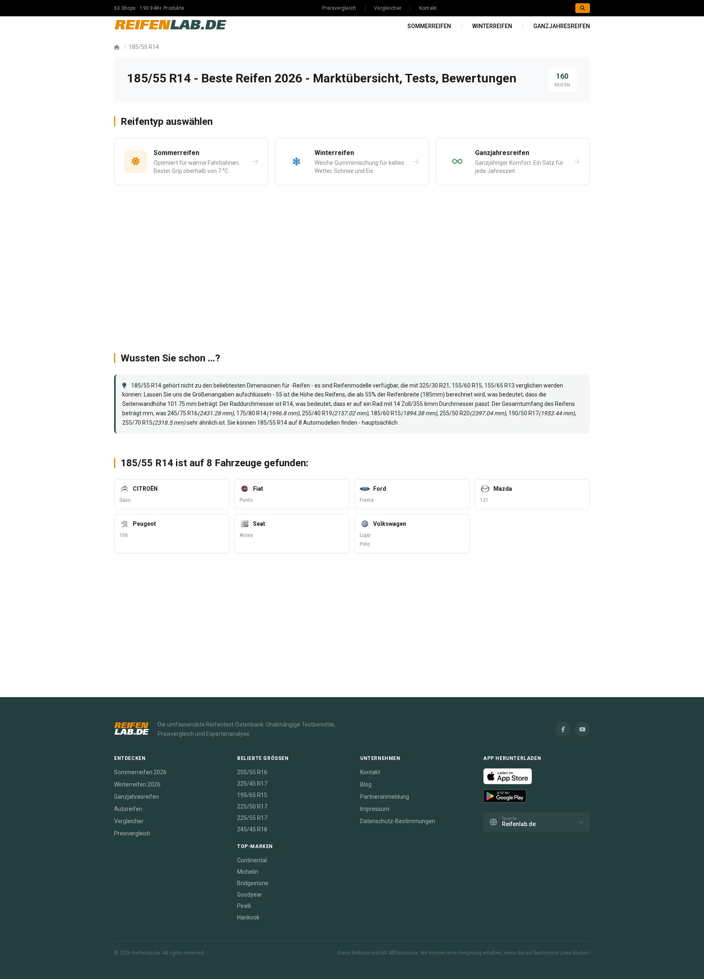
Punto (246, 500)
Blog (366, 784)
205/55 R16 (252, 772)
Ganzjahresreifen (561, 26)
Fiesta (367, 500)
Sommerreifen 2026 (140, 772)
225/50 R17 (252, 806)
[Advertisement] (352, 265)
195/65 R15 (252, 795)
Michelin (247, 871)
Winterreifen (492, 26)
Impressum (374, 809)
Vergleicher (387, 8)
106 (123, 535)
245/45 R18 (252, 829)
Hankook (248, 917)
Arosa (246, 535)
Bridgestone (252, 883)
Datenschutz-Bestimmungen (397, 821)
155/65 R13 (499, 385)
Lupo (365, 535)
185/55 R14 (144, 47)
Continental (252, 860)
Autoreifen (128, 809)
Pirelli (244, 906)
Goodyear (249, 894)
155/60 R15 (467, 385)
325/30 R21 (434, 385)
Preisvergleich (339, 8)
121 (484, 500)
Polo (365, 544)
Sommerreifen (429, 26)
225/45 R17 (252, 783)
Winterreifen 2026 (137, 784)
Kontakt (428, 8)
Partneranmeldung (384, 796)
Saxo (124, 500)
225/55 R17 (252, 818)
